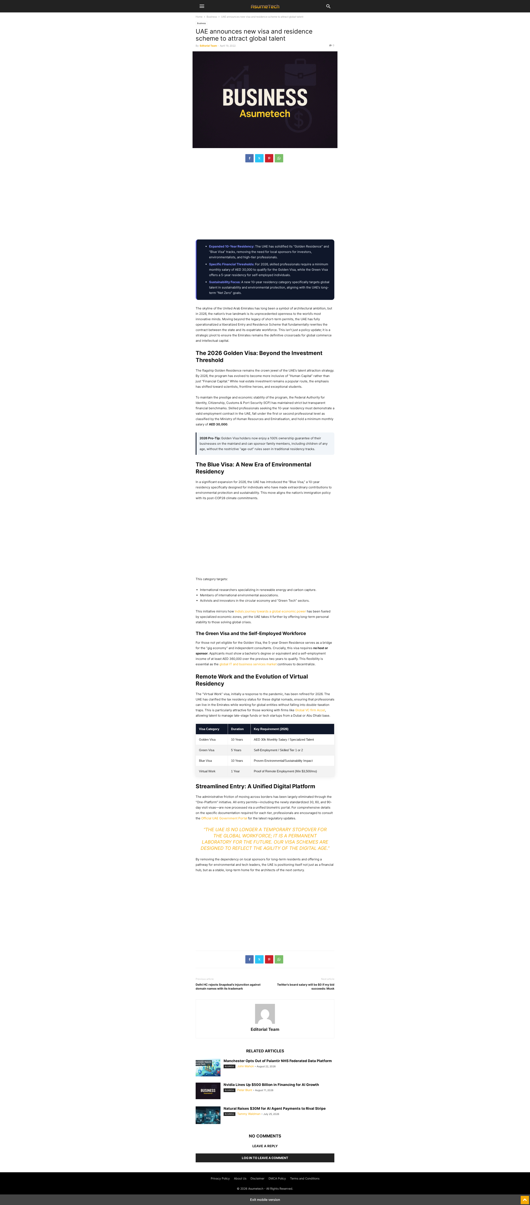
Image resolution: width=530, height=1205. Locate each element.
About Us (240, 1178)
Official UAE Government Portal (224, 818)
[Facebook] (249, 158)
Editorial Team (208, 45)
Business (212, 16)
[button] (202, 6)
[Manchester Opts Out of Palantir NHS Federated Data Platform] (208, 1068)
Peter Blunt (244, 1090)
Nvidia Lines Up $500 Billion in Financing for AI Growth (271, 1085)
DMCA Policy (277, 1178)
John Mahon (245, 1066)
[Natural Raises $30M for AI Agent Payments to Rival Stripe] (208, 1115)
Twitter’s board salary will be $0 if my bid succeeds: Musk (305, 986)
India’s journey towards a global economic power (270, 611)
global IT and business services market (248, 664)
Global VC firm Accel (310, 710)
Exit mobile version (265, 1200)
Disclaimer (257, 1178)
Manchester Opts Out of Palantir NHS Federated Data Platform (278, 1061)
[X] (259, 158)
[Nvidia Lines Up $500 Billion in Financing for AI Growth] (208, 1091)
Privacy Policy (220, 1178)
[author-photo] (265, 1023)
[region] (265, 203)
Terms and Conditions (304, 1178)
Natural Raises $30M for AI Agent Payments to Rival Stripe (275, 1108)
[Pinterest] (269, 158)
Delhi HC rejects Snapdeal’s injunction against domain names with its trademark (228, 986)
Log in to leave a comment (265, 1158)
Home (199, 16)
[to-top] (525, 1198)
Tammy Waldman (248, 1114)
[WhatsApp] (279, 158)
